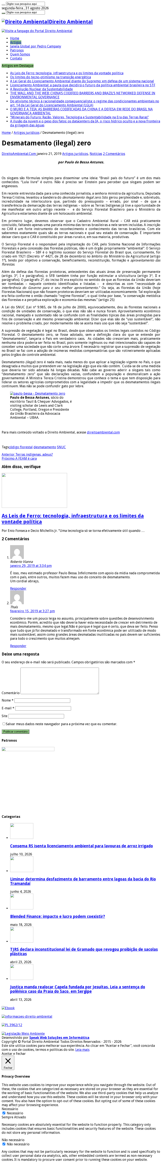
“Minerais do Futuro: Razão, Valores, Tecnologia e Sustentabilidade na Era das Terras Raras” (79, 117)
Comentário (11, 693)
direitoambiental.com (103, 432)
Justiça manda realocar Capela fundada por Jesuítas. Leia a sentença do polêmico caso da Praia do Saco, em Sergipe (77, 989)
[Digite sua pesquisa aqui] (3, 4)
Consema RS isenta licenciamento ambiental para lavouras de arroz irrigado (81, 846)
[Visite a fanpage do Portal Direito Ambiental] (37, 31)
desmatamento (45, 447)
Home (14, 38)
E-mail (8, 708)
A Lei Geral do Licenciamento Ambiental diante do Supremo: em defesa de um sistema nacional (82, 81)
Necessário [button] (10, 1109)
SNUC (61, 447)
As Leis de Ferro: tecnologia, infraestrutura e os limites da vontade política (66, 73)
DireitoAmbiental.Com (19, 154)
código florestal (21, 447)
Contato (16, 58)
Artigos (15, 42)
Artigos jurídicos (26, 133)
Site (4, 716)
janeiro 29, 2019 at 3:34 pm (31, 566)
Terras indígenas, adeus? (27, 454)
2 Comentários (114, 154)
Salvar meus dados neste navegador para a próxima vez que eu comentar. (61, 724)
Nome (8, 700)
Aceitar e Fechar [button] (14, 1054)
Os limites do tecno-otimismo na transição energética (50, 77)
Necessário (15, 1113)
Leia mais (82, 1050)
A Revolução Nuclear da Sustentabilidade (41, 89)
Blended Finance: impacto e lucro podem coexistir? (57, 916)
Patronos (17, 50)
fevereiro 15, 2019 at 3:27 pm (32, 611)
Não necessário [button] (13, 1140)
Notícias (96, 154)
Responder (18, 589)
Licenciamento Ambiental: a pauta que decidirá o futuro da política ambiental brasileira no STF (82, 85)
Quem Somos (20, 54)
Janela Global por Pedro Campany (35, 46)
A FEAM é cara (19, 459)
